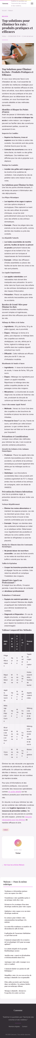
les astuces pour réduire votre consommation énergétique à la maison (15, 920)
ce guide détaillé (14, 792)
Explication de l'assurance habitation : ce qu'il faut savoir (17, 934)
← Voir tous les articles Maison (13, 865)
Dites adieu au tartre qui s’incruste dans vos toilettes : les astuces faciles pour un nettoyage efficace (17, 984)
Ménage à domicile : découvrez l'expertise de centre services (15, 992)
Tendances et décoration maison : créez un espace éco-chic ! (16, 892)
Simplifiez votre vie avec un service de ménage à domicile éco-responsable (17, 976)
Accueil (4, 10)
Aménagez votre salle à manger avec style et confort (17, 963)
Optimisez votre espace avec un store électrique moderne (17, 912)
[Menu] (32, 3)
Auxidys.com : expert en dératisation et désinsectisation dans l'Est (17, 956)
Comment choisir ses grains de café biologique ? (16, 970)
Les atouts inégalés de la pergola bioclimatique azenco (15, 950)
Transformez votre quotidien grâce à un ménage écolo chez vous (17, 899)
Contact (24, 1026)
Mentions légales (14, 1026)
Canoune (18, 1010)
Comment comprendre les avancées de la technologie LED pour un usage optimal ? (17, 942)
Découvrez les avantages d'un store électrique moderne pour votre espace (17, 905)
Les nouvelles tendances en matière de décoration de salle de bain (18, 928)
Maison (10, 10)
